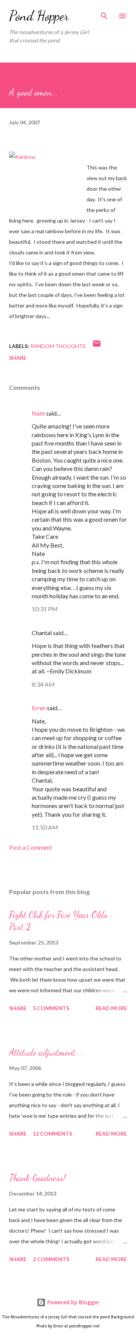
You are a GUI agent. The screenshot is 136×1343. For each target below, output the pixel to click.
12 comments (52, 1133)
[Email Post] (96, 346)
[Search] (104, 13)
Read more (111, 1008)
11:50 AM (45, 827)
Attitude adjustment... (45, 1052)
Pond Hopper (39, 16)
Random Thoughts (58, 346)
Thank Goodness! (37, 1177)
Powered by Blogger (72, 1302)
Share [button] (17, 358)
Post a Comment (30, 847)
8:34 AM (43, 684)
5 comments (51, 1008)
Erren (39, 707)
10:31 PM (45, 608)
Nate (38, 413)
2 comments (51, 1259)
